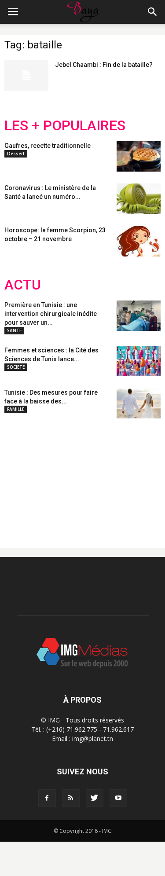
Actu (22, 285)
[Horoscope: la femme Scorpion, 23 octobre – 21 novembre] (139, 241)
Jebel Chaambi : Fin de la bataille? (104, 64)
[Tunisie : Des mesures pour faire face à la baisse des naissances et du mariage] (139, 403)
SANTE (14, 330)
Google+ (120, 476)
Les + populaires (64, 125)
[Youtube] (118, 798)
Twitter (53, 476)
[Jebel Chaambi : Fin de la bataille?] (26, 75)
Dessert (16, 153)
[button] (152, 12)
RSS (86, 476)
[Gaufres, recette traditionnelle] (139, 156)
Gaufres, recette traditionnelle (47, 145)
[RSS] (71, 798)
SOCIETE (16, 367)
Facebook (20, 476)
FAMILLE (15, 409)
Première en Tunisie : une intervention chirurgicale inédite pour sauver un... (50, 313)
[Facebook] (47, 798)
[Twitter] (94, 798)
